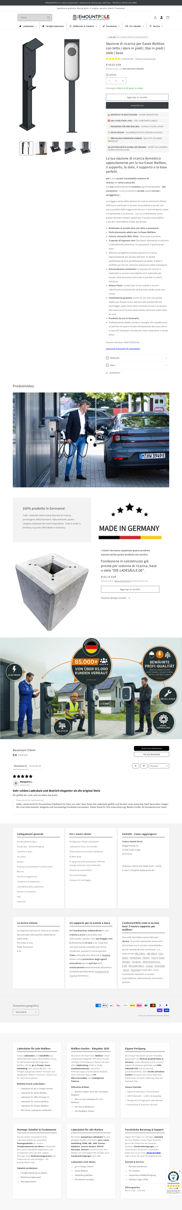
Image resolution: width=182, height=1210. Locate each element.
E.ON (124, 965)
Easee (125, 957)
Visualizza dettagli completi (114, 598)
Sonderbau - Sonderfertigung (30, 846)
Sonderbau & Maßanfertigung (142, 1175)
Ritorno (20, 871)
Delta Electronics (151, 961)
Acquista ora (137, 105)
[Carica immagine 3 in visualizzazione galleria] (55, 148)
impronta (21, 901)
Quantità (111, 74)
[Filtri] (143, 765)
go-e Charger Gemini (84, 1166)
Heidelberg (135, 957)
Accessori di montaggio (80, 880)
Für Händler (134, 1170)
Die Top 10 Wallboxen (84, 1106)
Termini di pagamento (27, 876)
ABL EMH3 (152, 953)
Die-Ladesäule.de (149, 1016)
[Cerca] (49, 17)
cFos (161, 953)
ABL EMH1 (140, 953)
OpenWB (135, 969)
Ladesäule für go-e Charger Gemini (37, 1088)
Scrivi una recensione (152, 748)
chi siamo (21, 856)
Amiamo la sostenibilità (80, 870)
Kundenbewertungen (27, 841)
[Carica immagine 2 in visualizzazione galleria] (41, 148)
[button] (113, 58)
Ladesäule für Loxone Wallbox (35, 1101)
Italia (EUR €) (21, 1012)
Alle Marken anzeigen (84, 1179)
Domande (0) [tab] (35, 766)
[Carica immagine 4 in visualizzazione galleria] (70, 148)
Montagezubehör (28, 1181)
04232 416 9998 (154, 1153)
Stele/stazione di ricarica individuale (86, 851)
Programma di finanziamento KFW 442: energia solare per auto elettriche (87, 863)
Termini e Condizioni (26, 891)
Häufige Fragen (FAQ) (138, 1179)
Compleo (136, 961)
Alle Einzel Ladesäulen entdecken (36, 1110)
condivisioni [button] (114, 372)
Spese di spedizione (122, 581)
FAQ (19, 896)
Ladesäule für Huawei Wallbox (35, 1105)
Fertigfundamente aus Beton (34, 1173)
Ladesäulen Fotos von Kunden (84, 846)
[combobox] (35, 17)
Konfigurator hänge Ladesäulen (84, 841)
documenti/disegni (78, 875)
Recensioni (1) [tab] (20, 766)
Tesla (154, 957)
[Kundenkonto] (161, 17)
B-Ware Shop (75, 856)
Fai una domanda (151, 754)
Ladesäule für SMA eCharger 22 (35, 1097)
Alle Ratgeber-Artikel (84, 1111)
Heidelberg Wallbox (84, 1175)
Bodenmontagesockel (31, 1177)
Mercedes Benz (136, 965)
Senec (126, 969)
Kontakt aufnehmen (138, 1166)
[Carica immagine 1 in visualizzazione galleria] (26, 148)
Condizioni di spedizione (28, 881)
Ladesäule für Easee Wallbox (34, 1093)
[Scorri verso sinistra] (16, 148)
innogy (149, 965)
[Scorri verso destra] (96, 148)
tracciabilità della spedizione (30, 886)
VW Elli (146, 957)
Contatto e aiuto (24, 851)
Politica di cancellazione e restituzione (35, 866)
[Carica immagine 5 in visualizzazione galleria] (85, 148)
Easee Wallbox (81, 1170)
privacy (20, 861)
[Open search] (135, 765)
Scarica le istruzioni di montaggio (123, 348)
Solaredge (160, 965)
